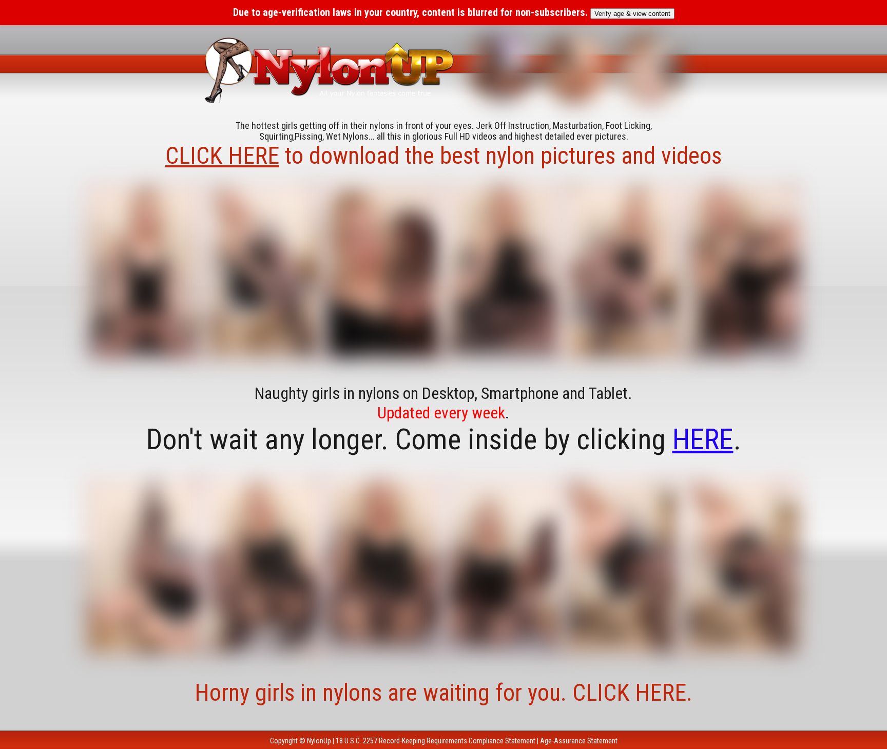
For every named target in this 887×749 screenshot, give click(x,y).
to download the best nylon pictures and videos (443, 155)
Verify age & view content (632, 13)
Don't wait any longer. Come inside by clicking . (443, 439)
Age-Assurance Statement (579, 741)
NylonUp (319, 741)
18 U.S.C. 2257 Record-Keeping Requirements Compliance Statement (435, 741)
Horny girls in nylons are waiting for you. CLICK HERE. (443, 692)
